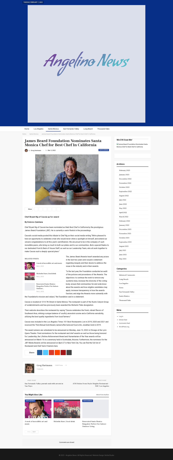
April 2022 (123, 213)
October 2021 (124, 238)
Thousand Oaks (103, 129)
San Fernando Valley (71, 129)
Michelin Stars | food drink (46, 274)
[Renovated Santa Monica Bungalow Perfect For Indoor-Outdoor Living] (30, 287)
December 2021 (125, 229)
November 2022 (125, 183)
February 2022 (124, 221)
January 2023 (124, 175)
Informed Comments (127, 275)
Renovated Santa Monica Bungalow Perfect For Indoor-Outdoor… (47, 286)
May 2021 (122, 259)
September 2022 (125, 191)
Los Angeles (38, 129)
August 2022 (124, 196)
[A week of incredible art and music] (30, 266)
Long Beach (88, 129)
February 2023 (124, 170)
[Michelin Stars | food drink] (30, 276)
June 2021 (123, 255)
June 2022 (123, 204)
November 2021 (125, 234)
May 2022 (123, 208)
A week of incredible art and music (49, 263)
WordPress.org (124, 327)
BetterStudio (109, 455)
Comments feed (124, 323)
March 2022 (123, 217)
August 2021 (124, 246)
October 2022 (124, 187)
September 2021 (125, 242)
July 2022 (122, 200)
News (121, 288)
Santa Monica (53, 129)
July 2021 (122, 250)
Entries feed (123, 320)
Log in (121, 316)
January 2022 (124, 225)
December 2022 (125, 179)
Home (26, 129)
